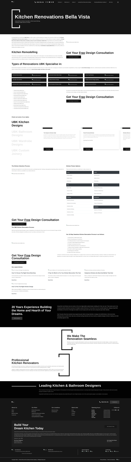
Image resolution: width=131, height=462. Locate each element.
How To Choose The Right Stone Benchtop (24, 273)
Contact (73, 413)
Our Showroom (54, 411)
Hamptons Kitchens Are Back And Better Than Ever (98, 273)
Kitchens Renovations (36, 410)
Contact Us (114, 402)
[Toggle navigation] (118, 2)
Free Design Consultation (19, 262)
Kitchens (59, 2)
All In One (111, 2)
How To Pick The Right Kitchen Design (22, 286)
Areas (13, 411)
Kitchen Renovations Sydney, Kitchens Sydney (28, 459)
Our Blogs (73, 411)
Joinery (73, 2)
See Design (48, 149)
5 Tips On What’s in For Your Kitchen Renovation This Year (64, 273)
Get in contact (17, 318)
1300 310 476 (40, 2)
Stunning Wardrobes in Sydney (100, 2)
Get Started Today (110, 426)
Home (73, 410)
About (13, 410)
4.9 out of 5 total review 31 (27, 453)
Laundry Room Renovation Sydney (84, 2)
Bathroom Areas (15, 413)
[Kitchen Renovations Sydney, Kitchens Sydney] (13, 1)
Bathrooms (67, 2)
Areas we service (55, 410)
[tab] (26, 124)
